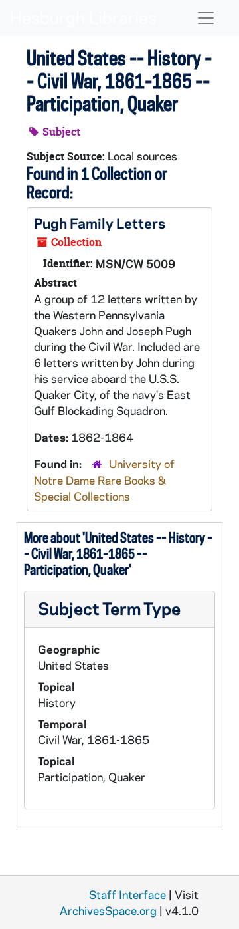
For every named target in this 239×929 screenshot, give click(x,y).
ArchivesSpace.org (108, 910)
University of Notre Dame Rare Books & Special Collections (104, 479)
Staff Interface (127, 894)
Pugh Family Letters (99, 222)
